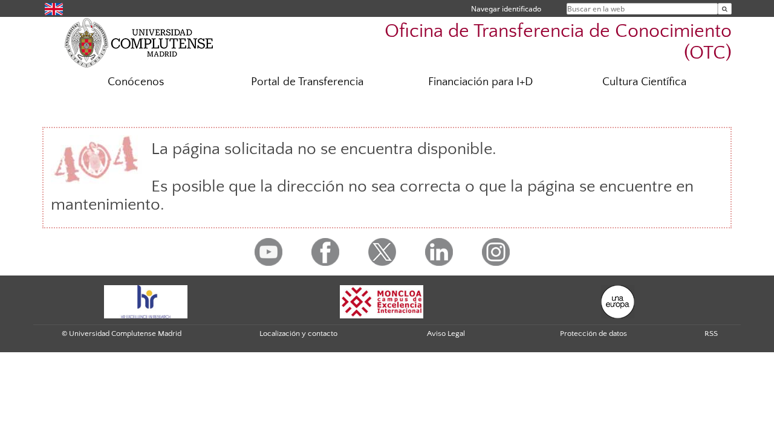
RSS (711, 333)
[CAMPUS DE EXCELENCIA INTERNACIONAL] (381, 300)
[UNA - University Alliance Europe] (617, 300)
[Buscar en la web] (725, 8)
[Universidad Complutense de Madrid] (139, 42)
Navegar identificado (506, 9)
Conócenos (136, 82)
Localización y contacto (298, 333)
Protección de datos (593, 333)
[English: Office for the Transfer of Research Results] (54, 8)
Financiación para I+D (480, 82)
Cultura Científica (644, 82)
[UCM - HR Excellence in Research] (145, 300)
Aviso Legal (446, 333)
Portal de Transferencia (307, 82)
